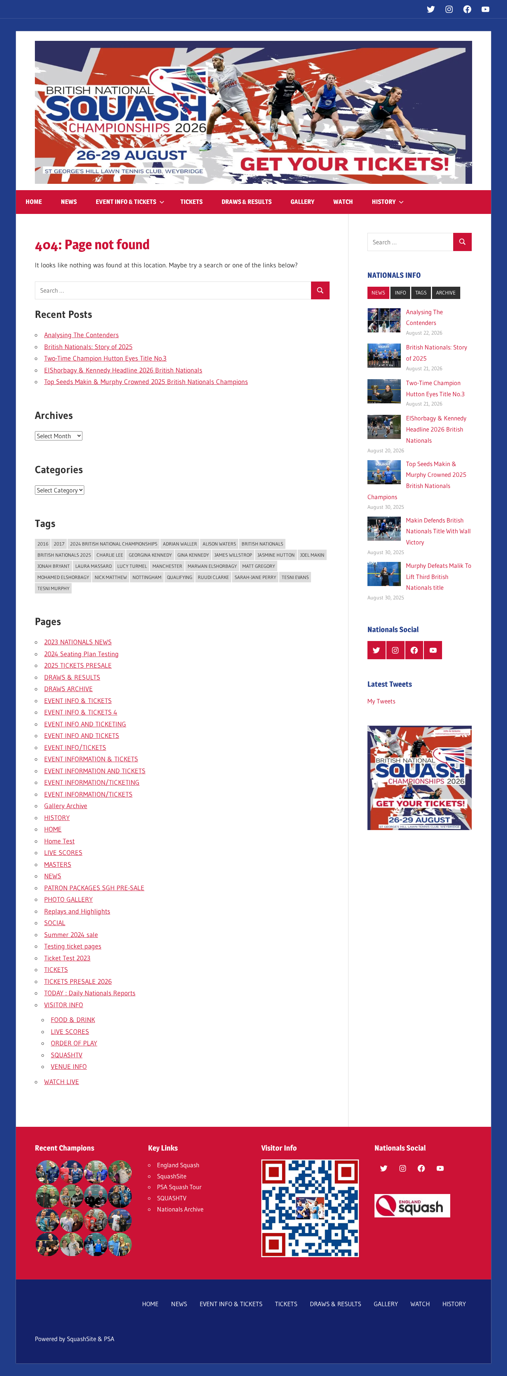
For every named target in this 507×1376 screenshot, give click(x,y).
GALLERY (302, 201)
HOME (34, 201)
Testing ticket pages (72, 946)
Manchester (167, 566)
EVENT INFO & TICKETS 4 (80, 712)
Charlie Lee (110, 555)
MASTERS (57, 865)
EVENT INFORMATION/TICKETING (92, 782)
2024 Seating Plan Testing (81, 654)
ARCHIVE (446, 292)
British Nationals (262, 544)
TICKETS (191, 201)
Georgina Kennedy (150, 555)
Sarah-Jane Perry (255, 577)
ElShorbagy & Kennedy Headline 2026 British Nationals (123, 370)
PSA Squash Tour (179, 1187)
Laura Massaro (93, 566)
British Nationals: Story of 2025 (88, 347)
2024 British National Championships (113, 544)
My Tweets (381, 701)
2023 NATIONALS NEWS (78, 642)
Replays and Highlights (77, 911)
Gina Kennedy (193, 555)
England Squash (178, 1165)
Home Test (59, 841)
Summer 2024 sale (71, 935)
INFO (400, 292)
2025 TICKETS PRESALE (78, 665)
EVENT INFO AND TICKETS (81, 736)
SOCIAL (54, 923)
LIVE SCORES (63, 853)
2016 (42, 544)
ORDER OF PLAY (74, 1043)
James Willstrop (233, 555)
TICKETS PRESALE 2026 (78, 981)
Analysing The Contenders (81, 335)
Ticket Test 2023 (67, 958)
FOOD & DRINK (73, 1020)
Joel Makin (312, 555)
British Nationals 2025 (64, 555)
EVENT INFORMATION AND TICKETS (94, 771)
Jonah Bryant (53, 566)
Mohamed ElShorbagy (63, 577)
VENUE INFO (69, 1067)
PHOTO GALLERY (68, 899)
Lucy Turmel (132, 566)
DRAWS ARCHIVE (68, 689)
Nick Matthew (111, 577)
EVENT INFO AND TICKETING (85, 724)
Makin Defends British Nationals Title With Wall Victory (438, 531)
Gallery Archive (65, 806)
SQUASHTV (66, 1055)
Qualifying (179, 577)
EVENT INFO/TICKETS (75, 748)
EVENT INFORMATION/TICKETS (88, 794)
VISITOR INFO (63, 1005)
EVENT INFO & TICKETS (126, 201)
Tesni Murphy (53, 588)
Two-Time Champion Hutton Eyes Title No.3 (105, 358)
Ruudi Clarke (213, 577)
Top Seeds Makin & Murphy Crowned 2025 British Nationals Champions (146, 382)
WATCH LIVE (61, 1082)
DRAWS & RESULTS (247, 201)
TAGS (421, 292)
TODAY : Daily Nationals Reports (89, 993)
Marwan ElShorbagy (212, 566)
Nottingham (147, 577)
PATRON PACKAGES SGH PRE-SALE (94, 888)
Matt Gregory (258, 566)
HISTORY (384, 201)
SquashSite (171, 1176)
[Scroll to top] (494, 1363)
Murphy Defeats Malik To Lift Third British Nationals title (438, 577)
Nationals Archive (180, 1209)
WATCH (343, 201)
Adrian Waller (180, 544)
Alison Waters (219, 544)
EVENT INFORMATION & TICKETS (91, 759)
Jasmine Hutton (276, 555)
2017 (59, 544)
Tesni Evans (295, 577)
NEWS (69, 201)
